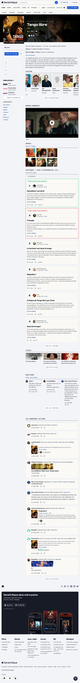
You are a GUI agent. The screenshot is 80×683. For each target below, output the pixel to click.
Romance (47, 49)
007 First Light (32, 646)
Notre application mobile (15, 666)
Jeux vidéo (32, 639)
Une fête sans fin (58, 644)
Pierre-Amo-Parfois (37, 482)
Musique (70, 639)
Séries (17, 639)
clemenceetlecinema (37, 508)
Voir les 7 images (31, 146)
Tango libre (51, 21)
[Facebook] (65, 587)
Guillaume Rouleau (37, 462)
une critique (47, 442)
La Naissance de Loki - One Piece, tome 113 (58, 649)
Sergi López (35, 88)
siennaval (34, 425)
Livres (43, 639)
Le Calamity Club (45, 644)
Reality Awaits (70, 647)
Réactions (30, 375)
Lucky (16, 647)
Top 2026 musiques (72, 642)
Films (35, 21)
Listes (28, 350)
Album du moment (71, 649)
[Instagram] (68, 587)
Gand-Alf (39, 214)
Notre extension (28, 666)
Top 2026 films (6, 642)
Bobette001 (35, 538)
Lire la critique (31, 202)
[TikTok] (71, 587)
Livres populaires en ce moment (46, 652)
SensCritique (30, 21)
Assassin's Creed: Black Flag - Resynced (33, 650)
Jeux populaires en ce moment (33, 656)
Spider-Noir (18, 644)
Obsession (5, 644)
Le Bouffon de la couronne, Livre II (45, 648)
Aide (35, 666)
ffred (38, 294)
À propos (4, 666)
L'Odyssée (5, 647)
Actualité (4, 649)
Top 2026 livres (45, 642)
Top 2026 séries (19, 642)
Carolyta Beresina (41, 268)
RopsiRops (34, 559)
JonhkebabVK (35, 442)
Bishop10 (34, 530)
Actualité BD (57, 653)
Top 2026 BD (57, 642)
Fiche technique (30, 55)
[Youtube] (77, 587)
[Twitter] (62, 587)
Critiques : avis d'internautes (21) (42, 170)
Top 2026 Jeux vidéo (32, 643)
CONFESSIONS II (71, 644)
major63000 (39, 185)
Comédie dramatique (43, 21)
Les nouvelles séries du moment (20, 650)
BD (54, 639)
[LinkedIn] (74, 587)
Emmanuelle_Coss (41, 320)
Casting (29, 71)
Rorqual (33, 433)
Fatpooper (39, 242)
